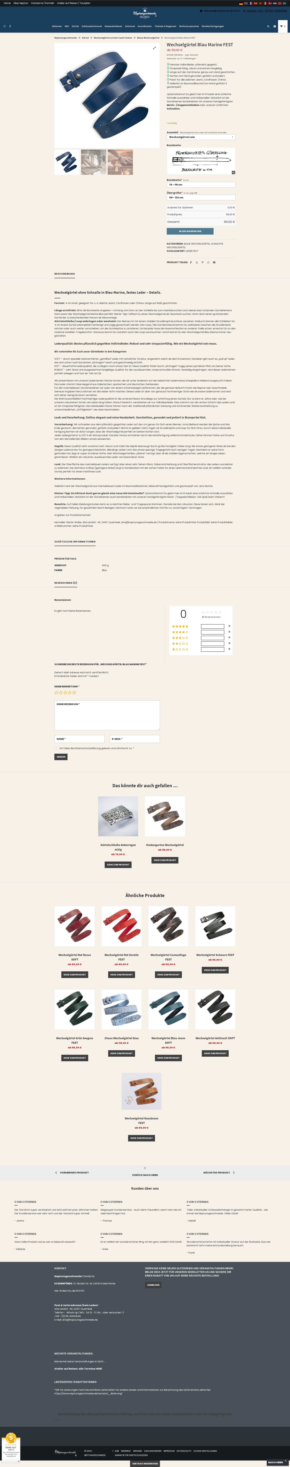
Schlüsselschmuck (92, 26)
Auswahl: (173, 132)
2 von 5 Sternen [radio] (61, 692)
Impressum (169, 1451)
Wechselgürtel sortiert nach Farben (113, 38)
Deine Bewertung (67, 686)
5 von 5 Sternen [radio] (74, 692)
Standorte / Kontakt (42, 3)
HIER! (98, 1368)
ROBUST (58, 369)
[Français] (251, 3)
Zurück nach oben (145, 1175)
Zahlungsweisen (152, 1451)
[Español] (256, 3)
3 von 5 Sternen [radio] (65, 692)
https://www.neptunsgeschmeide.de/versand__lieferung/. (88, 1393)
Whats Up (72, 1312)
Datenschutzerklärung (87, 748)
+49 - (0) (67, 1316)
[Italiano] (265, 3)
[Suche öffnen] (268, 26)
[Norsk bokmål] (280, 3)
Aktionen (57, 26)
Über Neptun (21, 3)
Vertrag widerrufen (145, 1463)
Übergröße (174, 193)
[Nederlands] (275, 3)
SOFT (57, 359)
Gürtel (75, 26)
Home (7, 3)
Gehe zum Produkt (118, 864)
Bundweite (174, 145)
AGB (117, 1451)
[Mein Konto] (274, 26)
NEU (67, 26)
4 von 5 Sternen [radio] (70, 692)
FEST (57, 366)
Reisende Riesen (113, 26)
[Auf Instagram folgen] (4, 26)
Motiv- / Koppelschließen (183, 105)
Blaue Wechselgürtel (148, 38)
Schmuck (130, 26)
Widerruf (126, 1451)
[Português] (261, 3)
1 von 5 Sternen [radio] (56, 692)
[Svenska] (285, 3)
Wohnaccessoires (189, 26)
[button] (154, 48)
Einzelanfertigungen (213, 26)
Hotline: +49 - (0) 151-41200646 (267, 11)
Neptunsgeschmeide (65, 38)
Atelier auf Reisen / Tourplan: (73, 3)
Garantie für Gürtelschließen (131, 1455)
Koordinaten (145, 26)
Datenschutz (184, 1451)
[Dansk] (270, 3)
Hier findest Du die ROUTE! (69, 1291)
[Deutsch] (241, 3)
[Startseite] (145, 13)
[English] (246, 3)
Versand (194, 55)
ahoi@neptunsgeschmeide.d (79, 1320)
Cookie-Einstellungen (205, 1451)
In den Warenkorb (190, 231)
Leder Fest (192, 251)
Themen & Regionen (165, 26)
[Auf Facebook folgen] (10, 26)
